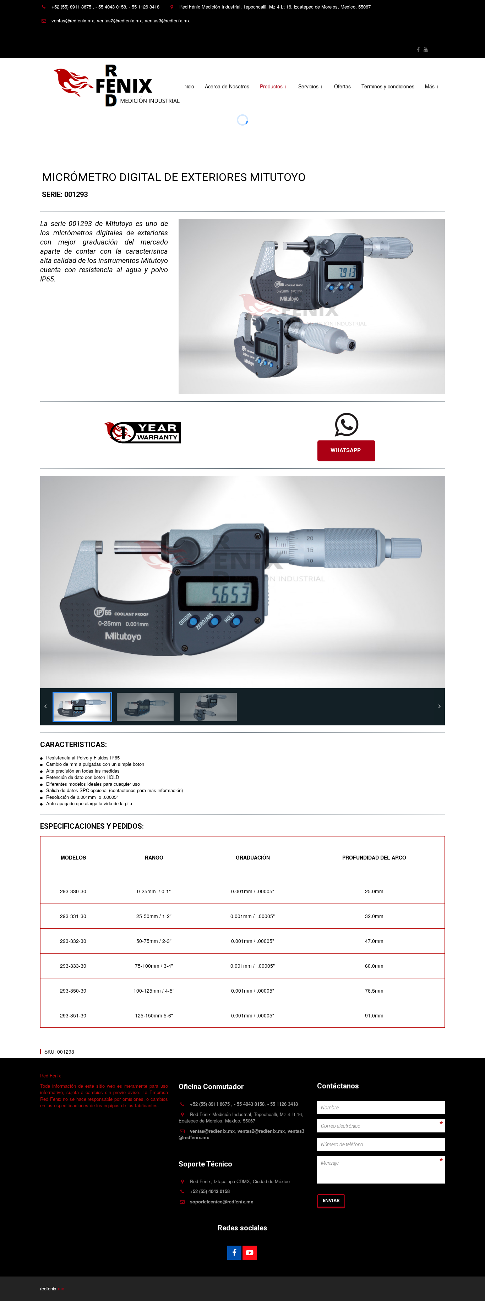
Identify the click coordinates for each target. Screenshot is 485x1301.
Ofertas (342, 86)
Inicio (188, 86)
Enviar (331, 1200)
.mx (60, 1288)
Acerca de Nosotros (227, 86)
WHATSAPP (346, 450)
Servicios (308, 86)
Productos (271, 86)
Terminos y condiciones (387, 86)
